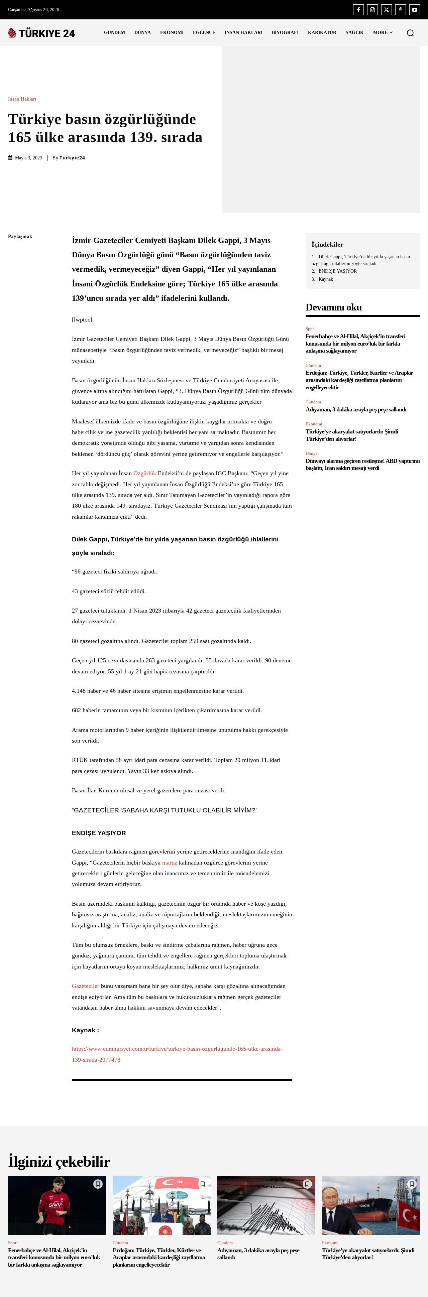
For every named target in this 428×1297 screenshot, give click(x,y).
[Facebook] (358, 9)
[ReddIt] (14, 315)
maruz (169, 862)
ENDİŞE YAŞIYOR (338, 271)
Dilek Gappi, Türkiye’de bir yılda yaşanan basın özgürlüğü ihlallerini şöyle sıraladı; (361, 260)
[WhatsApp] (14, 299)
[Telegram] (14, 331)
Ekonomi (314, 423)
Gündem (313, 365)
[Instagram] (372, 9)
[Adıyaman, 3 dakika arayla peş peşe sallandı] (266, 1205)
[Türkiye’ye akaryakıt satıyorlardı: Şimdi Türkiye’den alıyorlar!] (371, 1205)
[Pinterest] (400, 9)
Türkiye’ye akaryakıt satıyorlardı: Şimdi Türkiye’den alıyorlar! (368, 1254)
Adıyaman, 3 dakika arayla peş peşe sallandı (356, 409)
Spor (310, 328)
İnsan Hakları (22, 99)
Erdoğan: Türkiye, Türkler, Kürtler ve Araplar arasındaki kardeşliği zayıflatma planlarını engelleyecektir (359, 379)
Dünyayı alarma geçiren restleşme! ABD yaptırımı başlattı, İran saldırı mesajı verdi (363, 465)
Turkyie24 (72, 158)
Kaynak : (327, 279)
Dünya (312, 453)
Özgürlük (144, 473)
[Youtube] (414, 9)
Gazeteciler (85, 986)
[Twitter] (386, 9)
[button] (410, 32)
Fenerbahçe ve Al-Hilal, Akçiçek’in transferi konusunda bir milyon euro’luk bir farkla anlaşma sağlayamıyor (355, 343)
